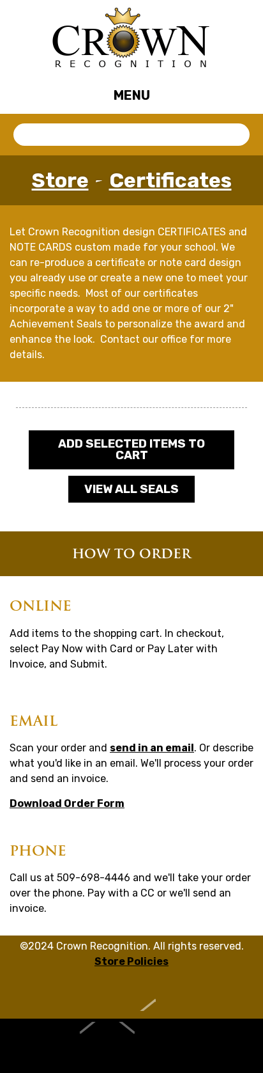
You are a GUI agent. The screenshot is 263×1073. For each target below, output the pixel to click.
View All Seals (131, 489)
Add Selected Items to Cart (131, 449)
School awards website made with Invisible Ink (132, 1046)
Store (60, 180)
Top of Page (132, 995)
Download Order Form (67, 803)
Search (236, 135)
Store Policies (131, 961)
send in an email (152, 748)
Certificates (170, 180)
